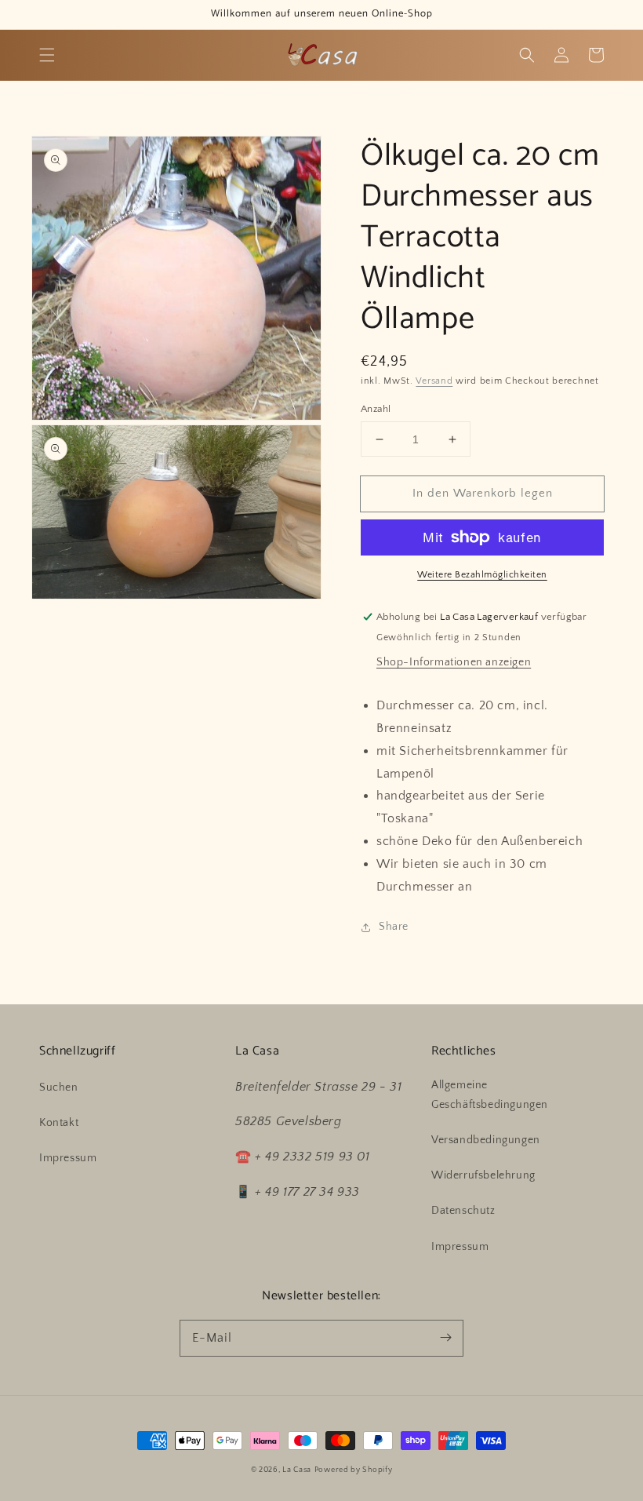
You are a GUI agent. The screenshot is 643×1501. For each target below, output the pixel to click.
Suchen (58, 1087)
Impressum (67, 1158)
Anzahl (376, 408)
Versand (434, 381)
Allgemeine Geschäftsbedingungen (489, 1095)
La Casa (296, 1470)
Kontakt (58, 1123)
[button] (47, 55)
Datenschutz (463, 1210)
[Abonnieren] (445, 1338)
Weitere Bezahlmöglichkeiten (482, 575)
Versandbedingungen (485, 1140)
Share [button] (394, 926)
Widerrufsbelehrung (483, 1175)
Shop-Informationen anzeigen (453, 662)
